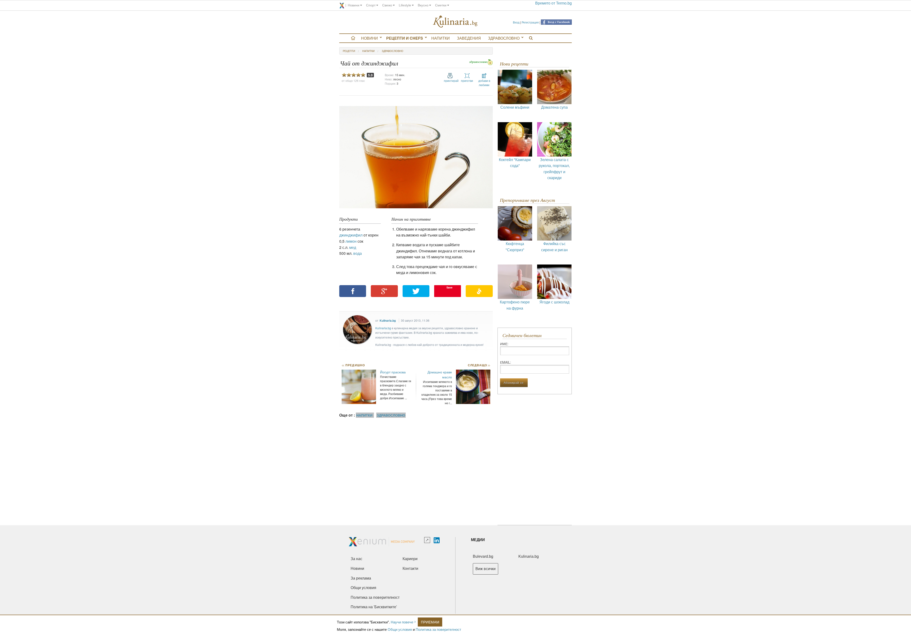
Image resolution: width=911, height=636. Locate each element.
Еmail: (505, 362)
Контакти (410, 568)
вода (357, 253)
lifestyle (405, 5)
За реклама (361, 578)
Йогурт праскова (393, 372)
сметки (440, 5)
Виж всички (485, 569)
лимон (351, 241)
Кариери (410, 559)
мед (352, 247)
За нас (356, 559)
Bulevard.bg (483, 556)
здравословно (392, 51)
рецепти (349, 51)
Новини (369, 38)
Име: (504, 343)
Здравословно (504, 38)
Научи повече (402, 621)
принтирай (450, 81)
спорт (371, 5)
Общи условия (400, 629)
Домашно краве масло (440, 374)
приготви (467, 81)
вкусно (423, 5)
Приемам (430, 621)
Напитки (440, 38)
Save (449, 287)
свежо (387, 5)
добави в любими (484, 83)
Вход (516, 22)
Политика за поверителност (438, 629)
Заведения (469, 38)
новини (353, 5)
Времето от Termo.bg (553, 3)
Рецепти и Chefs (404, 38)
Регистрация (530, 22)
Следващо (479, 365)
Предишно (353, 365)
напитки (368, 51)
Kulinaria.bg (388, 320)
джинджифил (351, 235)
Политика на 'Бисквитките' (374, 607)
